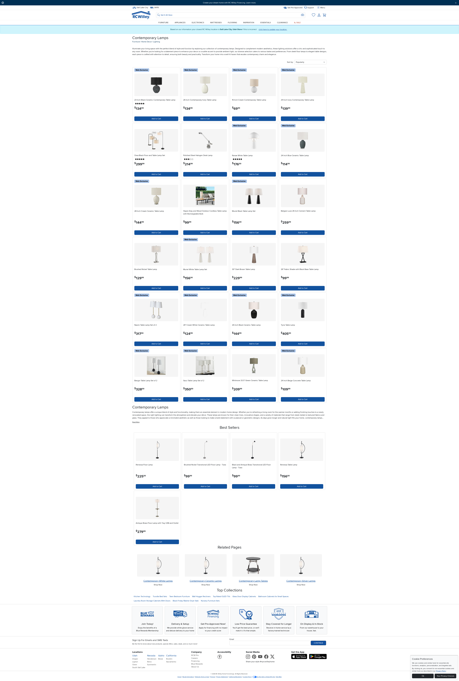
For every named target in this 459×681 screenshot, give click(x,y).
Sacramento (171, 662)
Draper (135, 659)
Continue (318, 643)
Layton (135, 662)
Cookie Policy (247, 677)
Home (179, 677)
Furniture (163, 22)
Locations (137, 652)
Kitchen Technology (142, 596)
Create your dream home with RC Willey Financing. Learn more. (229, 3)
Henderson (151, 659)
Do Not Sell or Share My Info (266, 677)
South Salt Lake (138, 667)
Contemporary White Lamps (158, 581)
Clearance (282, 22)
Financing (195, 661)
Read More (135, 422)
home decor (146, 42)
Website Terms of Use (202, 677)
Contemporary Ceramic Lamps (206, 581)
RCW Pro (195, 655)
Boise (160, 659)
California (171, 655)
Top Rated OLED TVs (221, 596)
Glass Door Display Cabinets (244, 596)
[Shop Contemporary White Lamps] (158, 565)
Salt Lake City (142, 7)
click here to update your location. (273, 29)
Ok (423, 676)
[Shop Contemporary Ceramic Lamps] (206, 565)
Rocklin (169, 659)
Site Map (279, 677)
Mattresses (216, 22)
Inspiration (248, 22)
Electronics (198, 22)
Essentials (265, 22)
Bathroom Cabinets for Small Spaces (273, 596)
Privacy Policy (441, 671)
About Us (195, 667)
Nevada (151, 655)
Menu (322, 7)
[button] (40, 2)
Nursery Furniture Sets (210, 601)
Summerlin (151, 664)
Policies (212, 677)
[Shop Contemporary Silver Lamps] (301, 565)
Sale (298, 22)
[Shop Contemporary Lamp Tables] (253, 565)
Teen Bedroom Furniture (179, 596)
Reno (149, 662)
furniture (136, 42)
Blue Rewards (197, 664)
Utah (134, 655)
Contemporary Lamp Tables (253, 581)
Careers (194, 658)
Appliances (180, 22)
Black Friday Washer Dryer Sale (186, 601)
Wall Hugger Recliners (201, 596)
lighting (156, 42)
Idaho (161, 655)
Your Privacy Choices (445, 676)
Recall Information (188, 677)
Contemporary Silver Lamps (300, 581)
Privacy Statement (222, 677)
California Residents (235, 677)
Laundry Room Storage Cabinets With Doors (152, 601)
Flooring (232, 22)
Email (232, 639)
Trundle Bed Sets (160, 596)
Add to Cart (156, 119)
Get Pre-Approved (294, 7)
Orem (134, 664)
